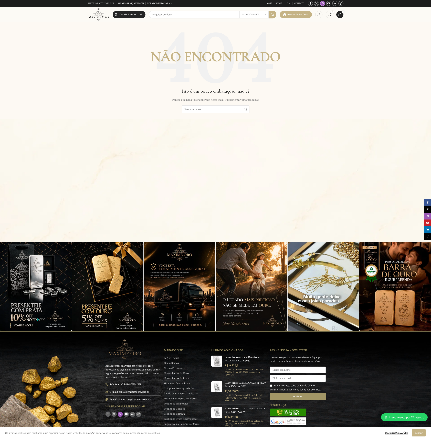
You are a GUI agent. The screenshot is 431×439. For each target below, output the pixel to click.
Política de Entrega (174, 413)
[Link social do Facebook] (310, 3)
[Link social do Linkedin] (334, 3)
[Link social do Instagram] (322, 3)
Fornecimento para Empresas (180, 398)
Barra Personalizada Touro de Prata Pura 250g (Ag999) (245, 410)
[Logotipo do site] (98, 14)
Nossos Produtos (173, 368)
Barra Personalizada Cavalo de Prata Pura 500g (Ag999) (245, 384)
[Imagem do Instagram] (35, 286)
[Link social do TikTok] (340, 3)
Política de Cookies (174, 408)
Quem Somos (171, 363)
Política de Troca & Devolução (180, 418)
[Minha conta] (319, 14)
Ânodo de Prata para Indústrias (181, 393)
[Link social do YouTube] (328, 3)
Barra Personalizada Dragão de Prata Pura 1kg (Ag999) (242, 359)
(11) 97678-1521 (131, 3)
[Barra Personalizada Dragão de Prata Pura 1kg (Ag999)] (216, 366)
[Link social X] (316, 3)
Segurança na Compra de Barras (181, 423)
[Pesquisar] (272, 14)
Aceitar (419, 432)
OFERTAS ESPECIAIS (298, 14)
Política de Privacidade (176, 403)
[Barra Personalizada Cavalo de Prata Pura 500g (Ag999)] (216, 391)
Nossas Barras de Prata (176, 378)
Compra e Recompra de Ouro (180, 388)
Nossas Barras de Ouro (176, 373)
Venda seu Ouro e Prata (177, 383)
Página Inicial (171, 357)
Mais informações (396, 432)
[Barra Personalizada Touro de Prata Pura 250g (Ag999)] (216, 417)
